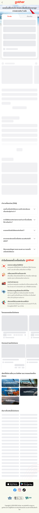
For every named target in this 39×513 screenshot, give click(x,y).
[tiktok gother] (24, 489)
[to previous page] (1, 2)
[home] (19, 2)
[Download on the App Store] (12, 484)
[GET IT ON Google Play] (26, 484)
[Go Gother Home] (19, 2)
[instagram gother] (19, 489)
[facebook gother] (14, 489)
